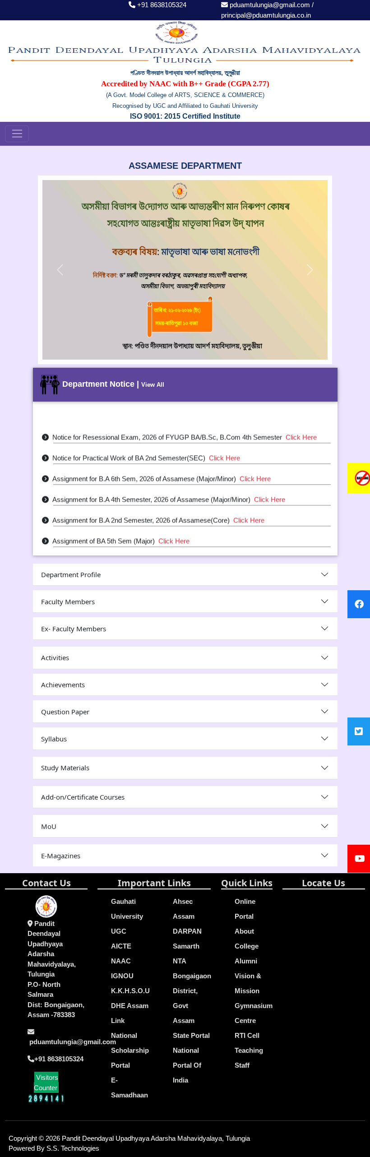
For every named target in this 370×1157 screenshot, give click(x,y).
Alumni (246, 961)
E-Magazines (60, 855)
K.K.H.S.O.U (130, 991)
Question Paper (65, 711)
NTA (179, 961)
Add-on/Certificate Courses (83, 796)
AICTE (121, 946)
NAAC (121, 961)
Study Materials (65, 767)
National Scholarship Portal (130, 1050)
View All (152, 384)
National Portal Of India (187, 1065)
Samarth (186, 946)
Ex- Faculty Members (73, 628)
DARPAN (187, 931)
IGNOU (122, 976)
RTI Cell (247, 1035)
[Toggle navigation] (17, 134)
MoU (48, 826)
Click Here (301, 432)
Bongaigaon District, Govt (192, 990)
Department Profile (71, 574)
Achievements (63, 684)
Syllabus (54, 738)
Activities (55, 657)
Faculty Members (68, 601)
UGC (118, 931)
